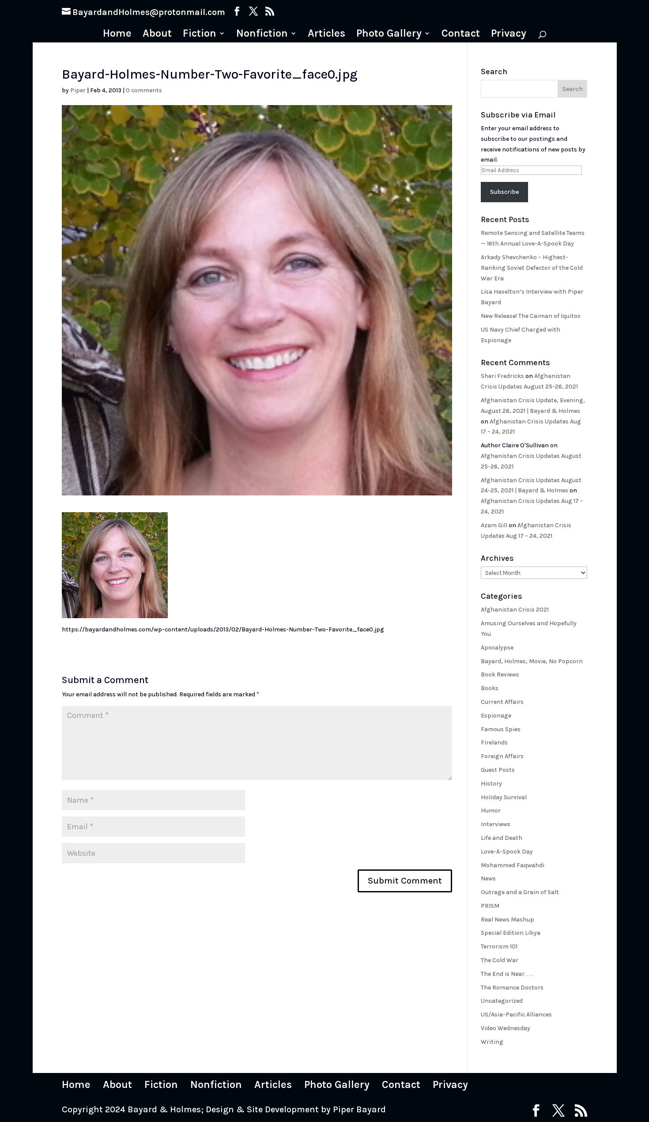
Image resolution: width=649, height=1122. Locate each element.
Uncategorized (502, 1001)
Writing (492, 1042)
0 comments (144, 90)
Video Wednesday (505, 1028)
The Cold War (499, 960)
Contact (460, 34)
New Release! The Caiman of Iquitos (531, 316)
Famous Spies (501, 729)
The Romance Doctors (512, 987)
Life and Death (501, 838)
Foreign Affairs (502, 756)
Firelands (494, 742)
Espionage (496, 715)
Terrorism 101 (499, 946)
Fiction (199, 34)
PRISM (490, 906)
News (488, 878)
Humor (491, 810)
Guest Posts (498, 770)
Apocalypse (497, 647)
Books (489, 688)
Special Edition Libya (510, 933)
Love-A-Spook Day (507, 851)
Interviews (495, 824)
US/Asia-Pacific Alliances (516, 1014)
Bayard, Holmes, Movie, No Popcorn (532, 661)
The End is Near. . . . (507, 974)
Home (117, 34)
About (157, 34)
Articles (326, 34)
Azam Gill (494, 525)
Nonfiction (262, 34)
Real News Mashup (507, 919)
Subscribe (504, 192)
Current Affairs (502, 702)
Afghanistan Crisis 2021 (515, 609)
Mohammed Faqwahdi (512, 865)
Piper (78, 90)
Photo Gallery (389, 34)
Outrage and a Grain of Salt (520, 892)
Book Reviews (500, 674)
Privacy (508, 34)
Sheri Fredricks (502, 376)
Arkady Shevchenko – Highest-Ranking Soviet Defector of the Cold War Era (532, 267)
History (491, 783)
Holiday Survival (504, 797)
